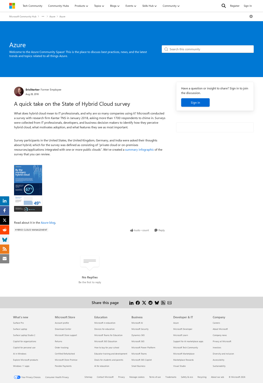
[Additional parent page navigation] (43, 16)
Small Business (138, 366)
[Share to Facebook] (138, 302)
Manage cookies (137, 376)
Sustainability (219, 366)
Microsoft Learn (180, 335)
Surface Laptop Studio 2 (24, 335)
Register (235, 6)
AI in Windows (19, 353)
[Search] (223, 5)
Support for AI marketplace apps (188, 341)
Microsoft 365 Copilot (142, 359)
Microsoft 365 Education (105, 341)
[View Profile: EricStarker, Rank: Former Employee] (19, 91)
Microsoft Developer (182, 329)
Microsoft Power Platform (143, 347)
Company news (220, 335)
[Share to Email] (170, 302)
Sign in (195, 102)
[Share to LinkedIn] (131, 302)
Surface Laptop (20, 329)
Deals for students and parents (108, 359)
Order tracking (61, 347)
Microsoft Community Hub (22, 16)
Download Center (63, 329)
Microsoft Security (140, 329)
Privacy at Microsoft (222, 341)
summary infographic (139, 149)
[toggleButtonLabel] (251, 16)
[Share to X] (144, 302)
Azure (52, 16)
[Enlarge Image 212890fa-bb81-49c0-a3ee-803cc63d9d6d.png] (28, 188)
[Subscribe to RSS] (163, 302)
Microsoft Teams (139, 353)
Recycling (202, 376)
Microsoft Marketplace (183, 353)
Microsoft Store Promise (66, 359)
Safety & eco (187, 376)
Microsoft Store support (66, 335)
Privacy (121, 376)
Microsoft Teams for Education (108, 335)
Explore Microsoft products (25, 359)
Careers (216, 322)
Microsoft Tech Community (185, 347)
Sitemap (88, 376)
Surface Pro (18, 322)
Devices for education (104, 329)
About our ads (217, 376)
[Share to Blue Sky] (157, 302)
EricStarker (33, 89)
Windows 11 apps (21, 366)
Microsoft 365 (138, 341)
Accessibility (218, 359)
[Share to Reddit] (150, 302)
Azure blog (48, 222)
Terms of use (155, 376)
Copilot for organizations (24, 341)
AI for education (101, 366)
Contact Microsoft (105, 376)
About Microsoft (220, 329)
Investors (217, 347)
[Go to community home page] (12, 6)
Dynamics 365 (138, 335)
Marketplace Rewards (183, 359)
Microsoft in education (104, 322)
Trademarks (170, 376)
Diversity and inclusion (223, 353)
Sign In (248, 6)
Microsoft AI (137, 322)
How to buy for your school (106, 347)
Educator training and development (110, 353)
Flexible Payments (63, 366)
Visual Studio (179, 366)
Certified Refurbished (65, 353)
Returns (58, 341)
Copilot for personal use (24, 347)
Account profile (62, 322)
